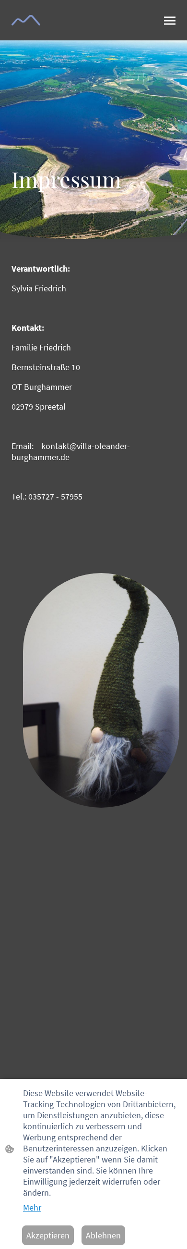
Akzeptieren (48, 1235)
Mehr (32, 1207)
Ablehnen (103, 1235)
